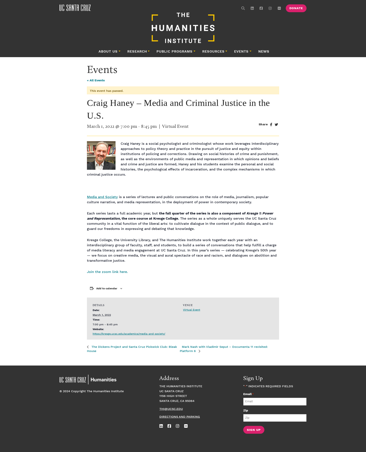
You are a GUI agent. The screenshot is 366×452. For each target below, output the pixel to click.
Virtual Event (191, 310)
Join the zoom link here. (107, 272)
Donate (296, 8)
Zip (245, 411)
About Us (108, 52)
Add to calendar (106, 288)
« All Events (96, 80)
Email (248, 394)
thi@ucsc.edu (171, 409)
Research (137, 52)
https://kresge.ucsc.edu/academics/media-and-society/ (129, 334)
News (263, 52)
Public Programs (175, 52)
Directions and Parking (179, 417)
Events (241, 52)
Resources (213, 52)
